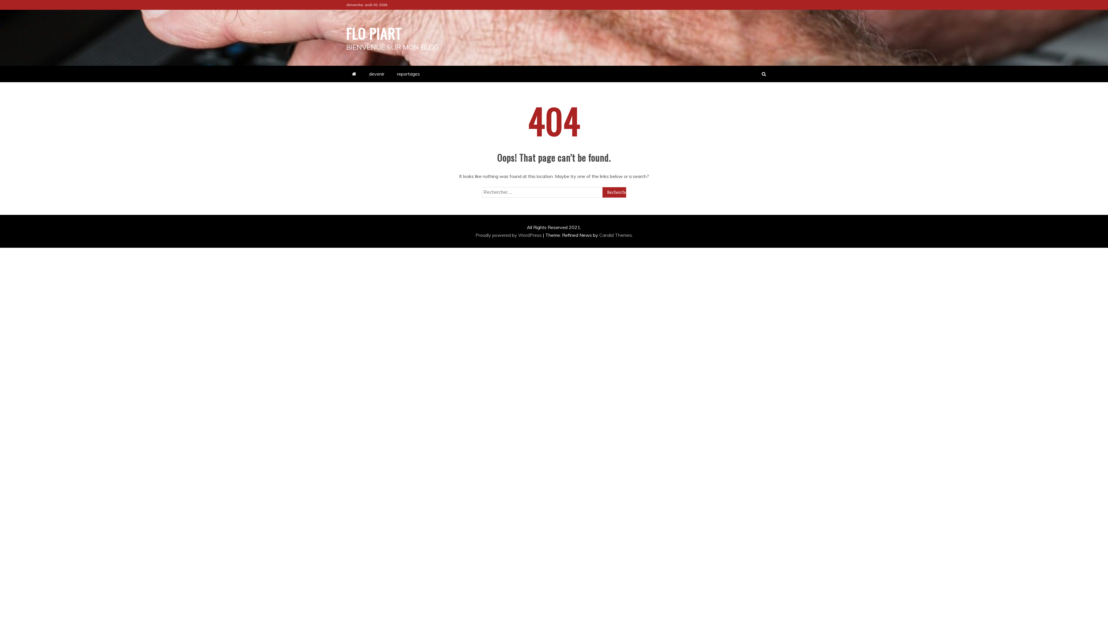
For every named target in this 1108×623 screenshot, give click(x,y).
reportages (408, 74)
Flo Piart (374, 33)
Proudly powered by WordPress (509, 235)
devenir (376, 74)
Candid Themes (615, 235)
